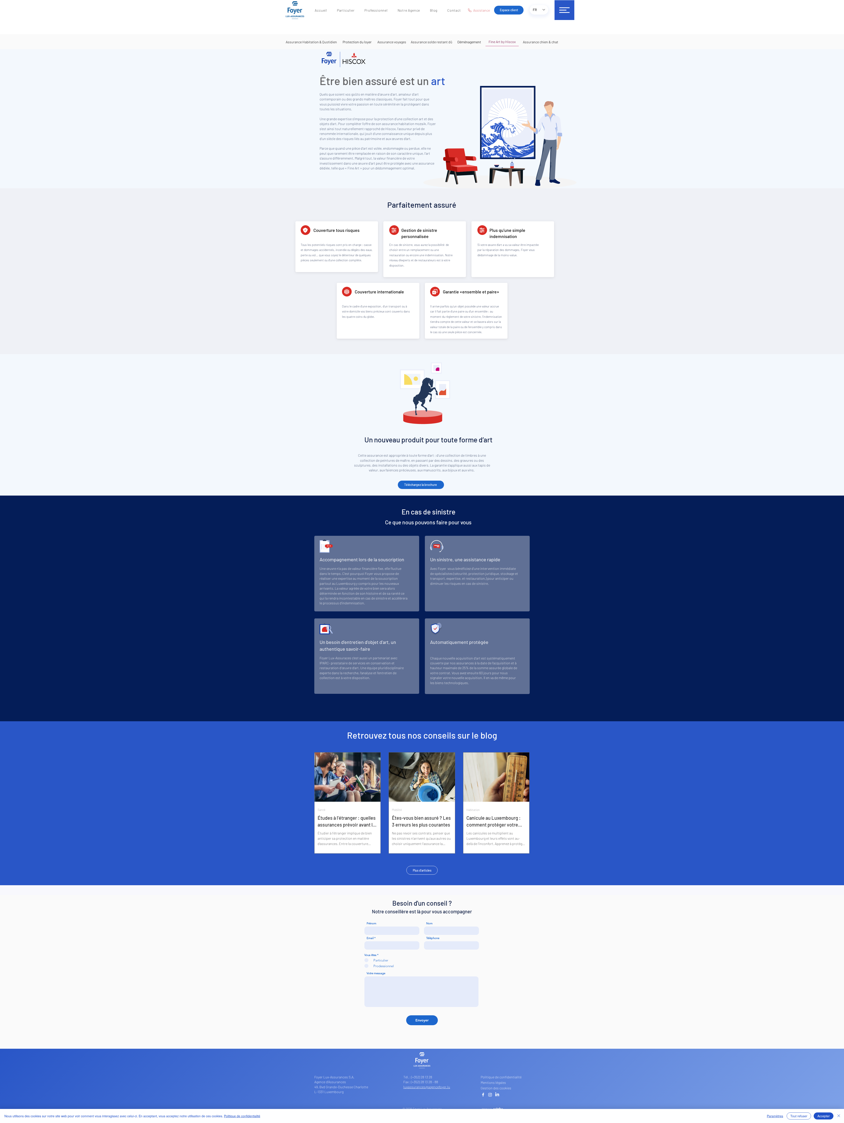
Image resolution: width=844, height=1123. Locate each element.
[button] (346, 10)
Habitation (473, 810)
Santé (321, 810)
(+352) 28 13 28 (421, 1077)
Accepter (823, 1116)
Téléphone (432, 938)
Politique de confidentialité (242, 1116)
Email (370, 938)
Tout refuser (798, 1116)
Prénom (371, 923)
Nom (429, 923)
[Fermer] (838, 1115)
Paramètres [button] (775, 1116)
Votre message (376, 973)
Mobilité (397, 810)
